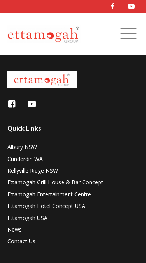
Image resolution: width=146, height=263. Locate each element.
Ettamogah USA (27, 217)
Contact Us (21, 241)
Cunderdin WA (25, 159)
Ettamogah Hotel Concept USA (46, 205)
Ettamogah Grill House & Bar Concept (55, 182)
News (14, 229)
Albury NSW (22, 147)
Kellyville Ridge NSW (32, 170)
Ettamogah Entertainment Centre (49, 194)
